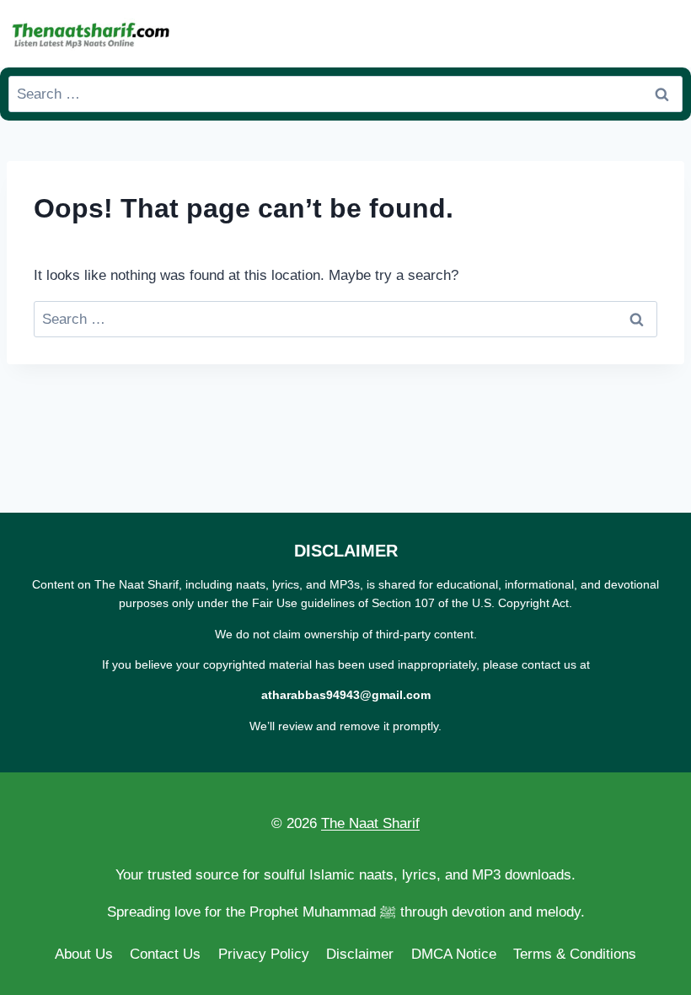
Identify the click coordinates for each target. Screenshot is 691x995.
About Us (84, 954)
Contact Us (165, 954)
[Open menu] (666, 33)
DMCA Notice (453, 954)
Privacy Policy (263, 954)
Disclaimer (360, 954)
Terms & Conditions (574, 954)
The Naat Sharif (370, 823)
